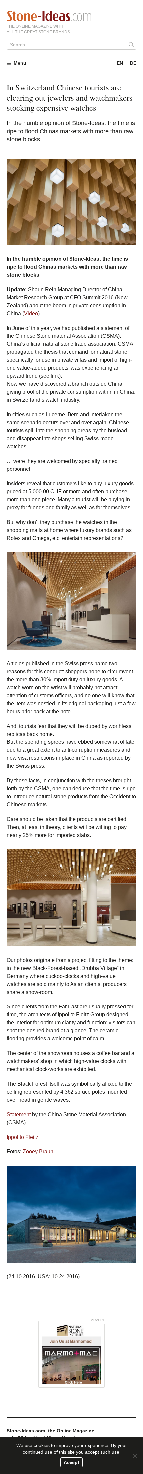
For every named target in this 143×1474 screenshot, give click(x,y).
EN (120, 63)
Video (31, 313)
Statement (19, 1114)
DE (133, 63)
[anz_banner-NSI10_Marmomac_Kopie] (71, 1354)
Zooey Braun (38, 1151)
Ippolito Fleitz (22, 1137)
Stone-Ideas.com (49, 16)
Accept (71, 1462)
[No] (134, 1455)
